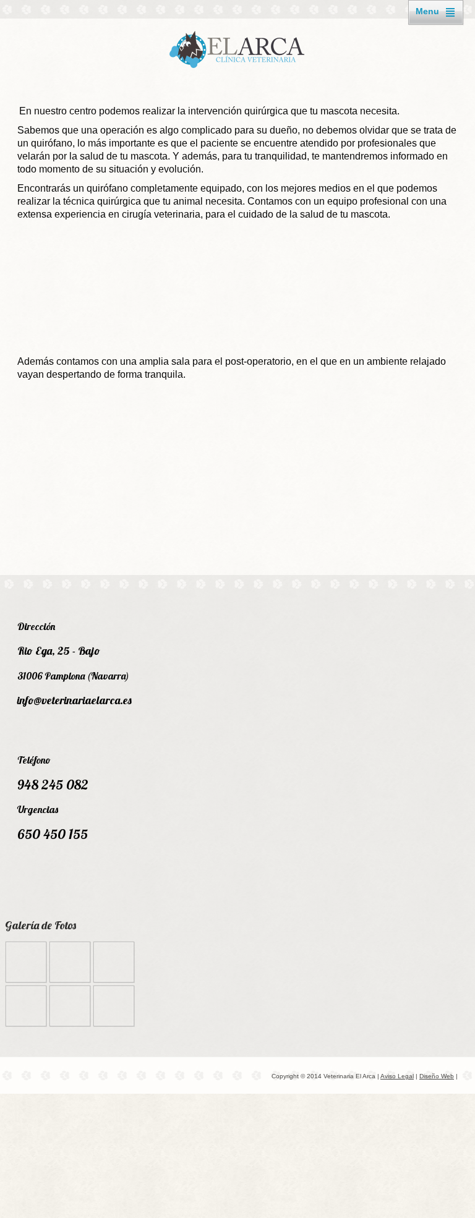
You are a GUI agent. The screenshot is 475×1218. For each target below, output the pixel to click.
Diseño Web (436, 1076)
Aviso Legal (397, 1076)
